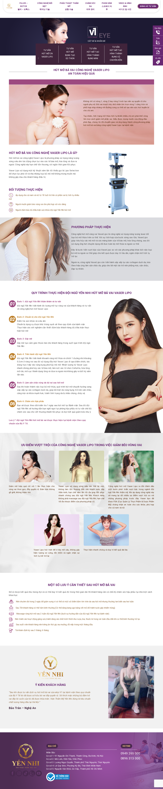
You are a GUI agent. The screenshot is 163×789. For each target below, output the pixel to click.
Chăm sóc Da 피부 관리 (90, 6)
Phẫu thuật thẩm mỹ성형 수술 (69, 6)
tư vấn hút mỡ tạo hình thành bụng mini (93, 53)
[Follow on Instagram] (19, 773)
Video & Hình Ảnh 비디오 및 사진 (125, 6)
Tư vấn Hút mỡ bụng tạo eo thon (70, 53)
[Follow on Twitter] (32, 773)
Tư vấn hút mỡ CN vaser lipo (47, 53)
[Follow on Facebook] (13, 773)
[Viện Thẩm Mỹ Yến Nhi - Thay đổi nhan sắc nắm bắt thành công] (10, 6)
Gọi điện (158, 28)
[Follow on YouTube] (39, 773)
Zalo (158, 38)
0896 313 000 (130, 758)
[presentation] (38, 58)
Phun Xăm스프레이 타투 (107, 6)
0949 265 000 (130, 753)
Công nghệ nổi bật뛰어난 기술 (44, 6)
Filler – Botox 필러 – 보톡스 (24, 6)
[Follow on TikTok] (26, 773)
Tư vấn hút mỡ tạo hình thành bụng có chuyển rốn (116, 53)
